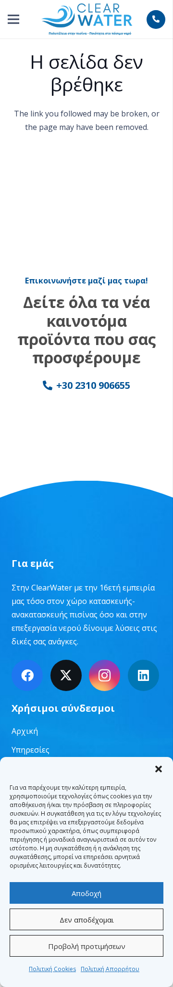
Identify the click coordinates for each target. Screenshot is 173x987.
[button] (158, 769)
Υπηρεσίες (30, 749)
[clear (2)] (87, 19)
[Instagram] (104, 675)
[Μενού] (13, 19)
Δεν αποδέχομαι (87, 919)
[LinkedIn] (143, 675)
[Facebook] (27, 675)
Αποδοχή (86, 893)
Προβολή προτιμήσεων (86, 946)
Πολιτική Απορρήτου (110, 969)
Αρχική (25, 731)
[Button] (156, 19)
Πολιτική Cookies (52, 969)
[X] (66, 675)
